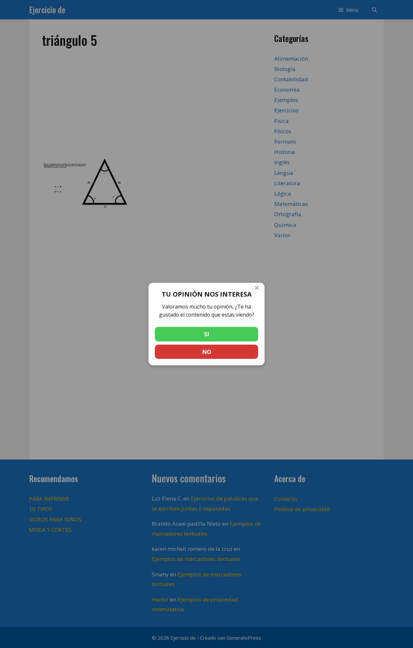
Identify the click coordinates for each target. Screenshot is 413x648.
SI (206, 334)
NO (206, 352)
